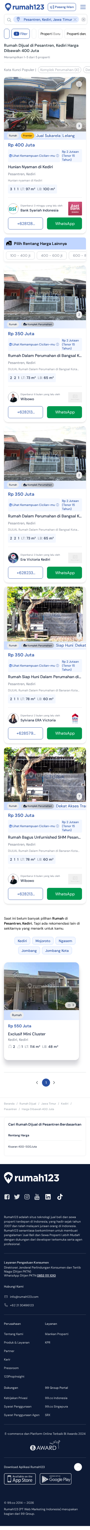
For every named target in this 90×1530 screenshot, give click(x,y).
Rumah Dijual (28, 1103)
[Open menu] (83, 7)
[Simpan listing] (79, 84)
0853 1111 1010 (46, 1276)
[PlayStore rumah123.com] (56, 1479)
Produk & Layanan (17, 1343)
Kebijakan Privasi (16, 1398)
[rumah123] (45, 1178)
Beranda (9, 1103)
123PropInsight (14, 1377)
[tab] (45, 1135)
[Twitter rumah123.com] (17, 1197)
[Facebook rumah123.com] (7, 1197)
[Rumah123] (24, 7)
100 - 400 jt (20, 255)
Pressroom (11, 1368)
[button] (43, 19)
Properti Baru (50, 33)
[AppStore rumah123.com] (20, 1479)
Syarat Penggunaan (18, 1407)
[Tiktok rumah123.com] (60, 1197)
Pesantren (10, 1109)
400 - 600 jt (51, 255)
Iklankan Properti (56, 1334)
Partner (9, 1351)
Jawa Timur (48, 1103)
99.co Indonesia (56, 1398)
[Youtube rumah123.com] (37, 1197)
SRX (47, 1415)
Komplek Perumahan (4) (59, 69)
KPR (47, 1343)
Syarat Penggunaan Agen (22, 1415)
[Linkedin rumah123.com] (48, 1197)
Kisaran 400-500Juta (22, 1146)
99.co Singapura (56, 1407)
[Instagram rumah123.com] (27, 1197)
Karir (7, 1360)
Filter (22, 33)
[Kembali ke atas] (78, 1467)
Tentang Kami (13, 1334)
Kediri (64, 1103)
